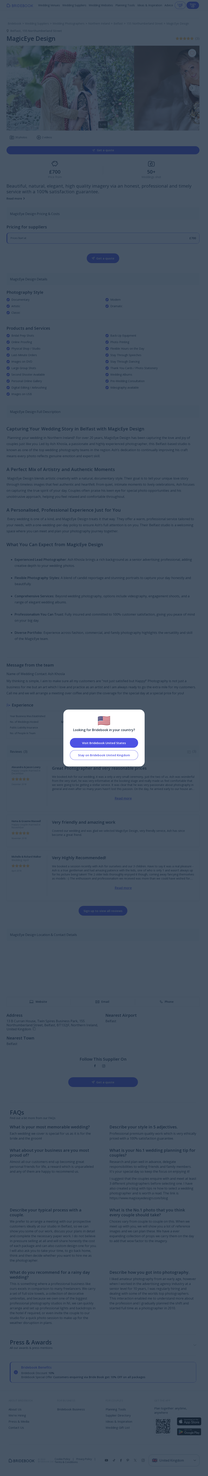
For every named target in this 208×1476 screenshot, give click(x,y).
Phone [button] (169, 1002)
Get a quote (105, 150)
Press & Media (19, 1421)
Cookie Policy (62, 1459)
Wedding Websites (101, 5)
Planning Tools (125, 5)
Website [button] (41, 1002)
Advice (169, 5)
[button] (192, 88)
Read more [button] (14, 198)
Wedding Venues (49, 5)
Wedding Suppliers (74, 5)
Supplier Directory (118, 1415)
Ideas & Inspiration (149, 5)
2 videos (47, 137)
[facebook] (95, 1066)
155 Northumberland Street (42, 31)
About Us (15, 1409)
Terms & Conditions (66, 1462)
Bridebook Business (71, 1409)
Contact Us (16, 1427)
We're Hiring (17, 1415)
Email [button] (105, 1002)
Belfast (16, 31)
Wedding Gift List (118, 1427)
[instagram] (103, 1066)
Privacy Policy (84, 1459)
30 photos (21, 137)
